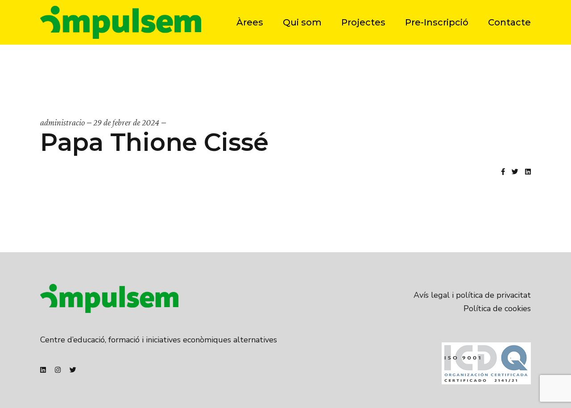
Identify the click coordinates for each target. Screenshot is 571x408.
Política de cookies (497, 308)
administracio (62, 122)
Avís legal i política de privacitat (472, 295)
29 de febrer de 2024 (126, 122)
